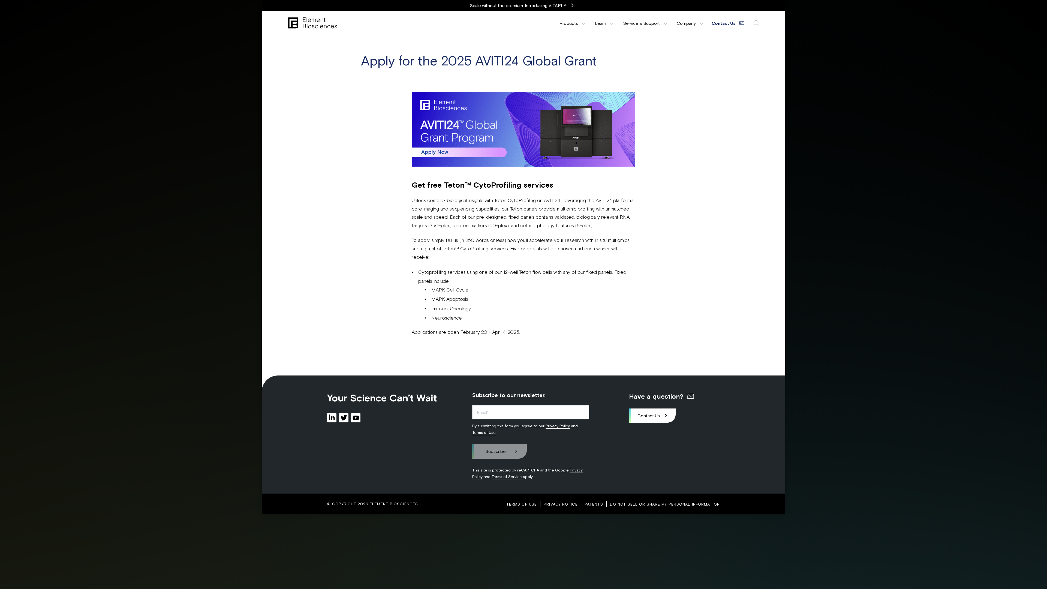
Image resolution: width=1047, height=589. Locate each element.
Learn (600, 23)
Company (686, 23)
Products (568, 23)
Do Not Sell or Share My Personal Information (665, 504)
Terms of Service (507, 476)
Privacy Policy (558, 425)
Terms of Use (484, 432)
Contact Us (648, 415)
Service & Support (641, 23)
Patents (594, 504)
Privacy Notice (561, 504)
